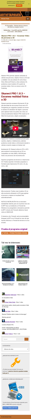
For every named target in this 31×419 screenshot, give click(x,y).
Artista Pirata (5, 19)
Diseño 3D (23, 40)
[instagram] (8, 9)
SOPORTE (19, 5)
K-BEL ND (5, 40)
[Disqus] (15, 313)
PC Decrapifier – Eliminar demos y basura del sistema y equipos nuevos (16, 26)
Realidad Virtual (5, 41)
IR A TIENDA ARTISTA (11, 408)
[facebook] (2, 9)
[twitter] (5, 9)
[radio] (2, 238)
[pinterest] (16, 9)
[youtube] (10, 9)
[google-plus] (13, 9)
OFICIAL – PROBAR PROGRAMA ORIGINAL (15, 233)
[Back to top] (27, 408)
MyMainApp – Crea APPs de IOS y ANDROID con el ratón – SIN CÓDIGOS (15, 31)
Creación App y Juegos (14, 40)
